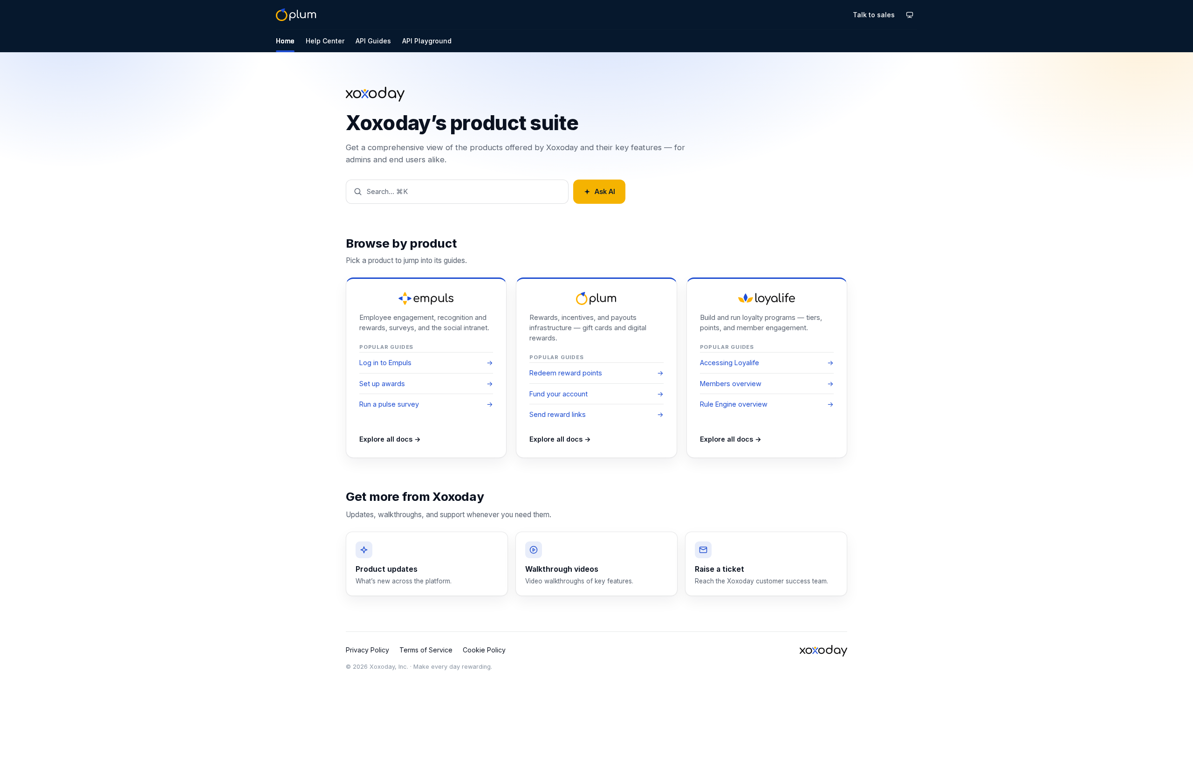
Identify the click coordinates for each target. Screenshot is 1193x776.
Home (285, 41)
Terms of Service (426, 650)
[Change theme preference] (909, 14)
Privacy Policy (367, 650)
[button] (457, 192)
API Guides (373, 41)
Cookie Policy (484, 650)
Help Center (325, 41)
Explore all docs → (390, 439)
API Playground (427, 41)
